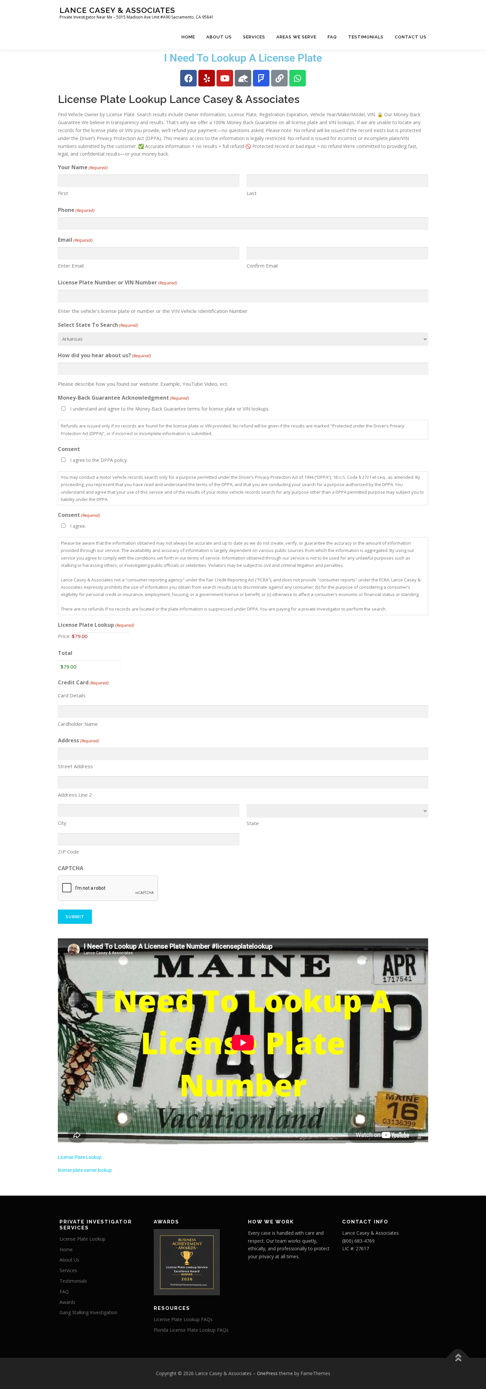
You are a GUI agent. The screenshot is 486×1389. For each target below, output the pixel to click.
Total (65, 653)
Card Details (72, 695)
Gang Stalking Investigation (88, 1312)
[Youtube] (225, 78)
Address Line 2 (75, 794)
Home (188, 36)
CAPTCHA (70, 868)
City (62, 822)
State (253, 823)
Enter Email (71, 265)
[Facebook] (188, 78)
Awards (67, 1302)
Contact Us (410, 36)
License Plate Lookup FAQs (183, 1319)
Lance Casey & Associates (117, 10)
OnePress (267, 1373)
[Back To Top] (458, 1358)
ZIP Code (68, 851)
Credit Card (83, 682)
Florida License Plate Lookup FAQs (191, 1330)
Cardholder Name (78, 723)
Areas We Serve (296, 36)
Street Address (75, 766)
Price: (64, 636)
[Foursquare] (261, 78)
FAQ (332, 36)
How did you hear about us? (104, 355)
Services (254, 36)
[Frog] (243, 78)
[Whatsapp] (297, 78)
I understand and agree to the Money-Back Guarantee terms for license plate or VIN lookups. (169, 409)
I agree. (78, 526)
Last (252, 193)
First (63, 193)
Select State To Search (98, 324)
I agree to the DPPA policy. (99, 460)
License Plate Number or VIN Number (117, 282)
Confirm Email (262, 265)
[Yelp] (206, 78)
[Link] (279, 78)
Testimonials (366, 36)
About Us (219, 36)
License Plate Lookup (96, 624)
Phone (76, 210)
